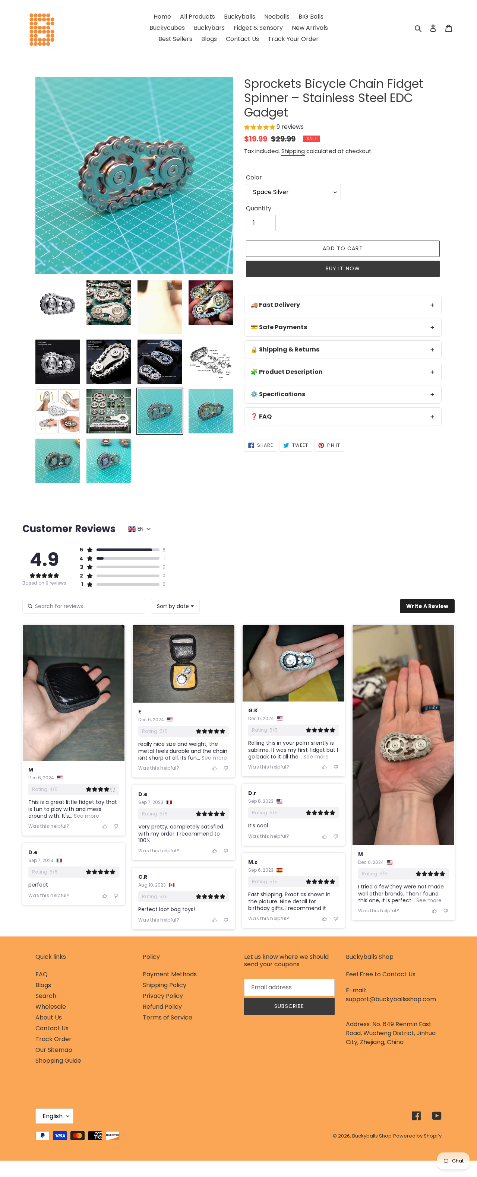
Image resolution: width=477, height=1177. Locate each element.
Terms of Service (167, 1017)
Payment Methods (170, 974)
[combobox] (175, 606)
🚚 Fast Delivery (275, 304)
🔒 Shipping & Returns (284, 349)
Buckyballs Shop (372, 1135)
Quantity (258, 208)
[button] (274, 128)
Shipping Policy (164, 985)
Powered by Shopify (417, 1135)
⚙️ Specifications (277, 394)
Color (254, 177)
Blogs (43, 985)
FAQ (41, 974)
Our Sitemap (53, 1050)
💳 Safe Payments (278, 327)
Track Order (53, 1039)
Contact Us (52, 1028)
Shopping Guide (58, 1060)
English (52, 1116)
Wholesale (50, 1006)
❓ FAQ (261, 416)
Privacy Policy (163, 996)
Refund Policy (162, 1006)
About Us (48, 1017)
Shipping (293, 151)
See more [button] (85, 816)
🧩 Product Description (286, 372)
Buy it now (343, 268)
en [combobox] (140, 528)
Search (45, 996)
